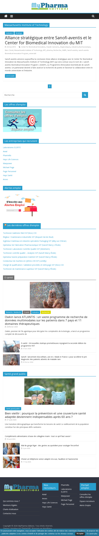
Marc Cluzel (9, 50)
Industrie (9, 33)
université (32, 53)
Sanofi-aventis (72, 50)
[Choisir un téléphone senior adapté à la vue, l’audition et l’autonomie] (11, 458)
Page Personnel (9, 171)
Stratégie (19, 33)
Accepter (80, 534)
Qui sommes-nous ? (11, 501)
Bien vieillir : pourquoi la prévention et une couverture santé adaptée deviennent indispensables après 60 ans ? (45, 415)
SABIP (64, 50)
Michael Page (8, 167)
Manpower (7, 163)
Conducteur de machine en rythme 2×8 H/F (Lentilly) (24, 261)
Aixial (5, 151)
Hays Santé (7, 175)
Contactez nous (9, 513)
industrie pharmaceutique (81, 47)
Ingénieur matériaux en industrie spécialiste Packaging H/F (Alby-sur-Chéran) (34, 241)
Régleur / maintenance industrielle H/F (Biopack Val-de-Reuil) (28, 237)
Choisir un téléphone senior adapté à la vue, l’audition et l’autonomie (49, 459)
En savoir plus (92, 534)
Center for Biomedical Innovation (33, 47)
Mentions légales (10, 505)
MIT (44, 50)
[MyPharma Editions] (6, 16)
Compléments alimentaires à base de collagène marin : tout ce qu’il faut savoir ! (38, 436)
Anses (5, 179)
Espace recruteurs (87, 501)
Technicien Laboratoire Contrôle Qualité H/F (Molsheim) (26, 249)
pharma (49, 50)
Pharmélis (7, 155)
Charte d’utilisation (10, 509)
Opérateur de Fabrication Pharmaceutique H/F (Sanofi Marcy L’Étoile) (32, 245)
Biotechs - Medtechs (13, 312)
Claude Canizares (52, 47)
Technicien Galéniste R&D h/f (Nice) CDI (19, 233)
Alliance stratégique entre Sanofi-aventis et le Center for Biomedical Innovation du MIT (48, 40)
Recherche (57, 50)
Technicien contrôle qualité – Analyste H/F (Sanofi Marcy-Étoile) (29, 253)
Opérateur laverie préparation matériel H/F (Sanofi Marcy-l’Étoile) (30, 257)
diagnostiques (65, 47)
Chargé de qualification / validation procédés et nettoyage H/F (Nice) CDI (33, 265)
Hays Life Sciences (10, 159)
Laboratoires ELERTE (12, 147)
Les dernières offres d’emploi (23, 225)
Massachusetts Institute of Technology (28, 50)
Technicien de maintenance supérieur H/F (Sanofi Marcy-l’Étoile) (29, 269)
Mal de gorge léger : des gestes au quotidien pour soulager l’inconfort (50, 445)
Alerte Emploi (85, 505)
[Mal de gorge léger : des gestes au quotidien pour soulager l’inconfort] (11, 444)
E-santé (26, 312)
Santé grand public (13, 409)
